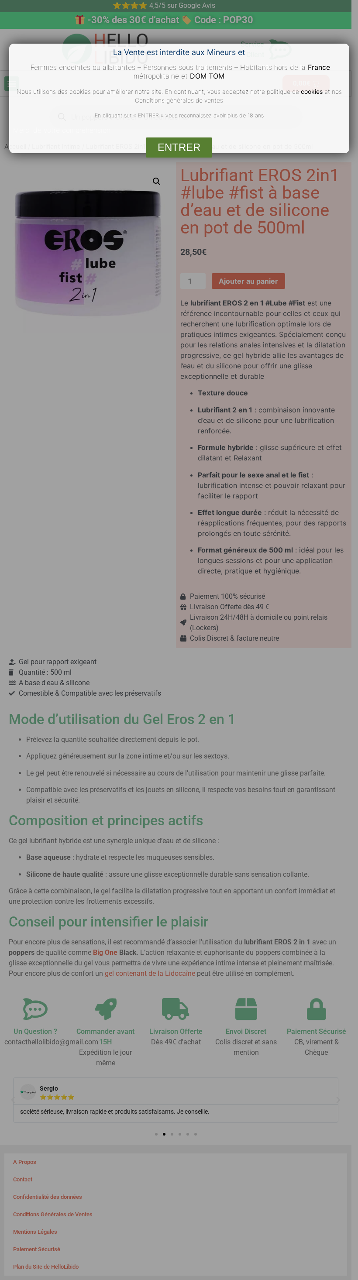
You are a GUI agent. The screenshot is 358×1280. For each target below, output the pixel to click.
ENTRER (179, 147)
